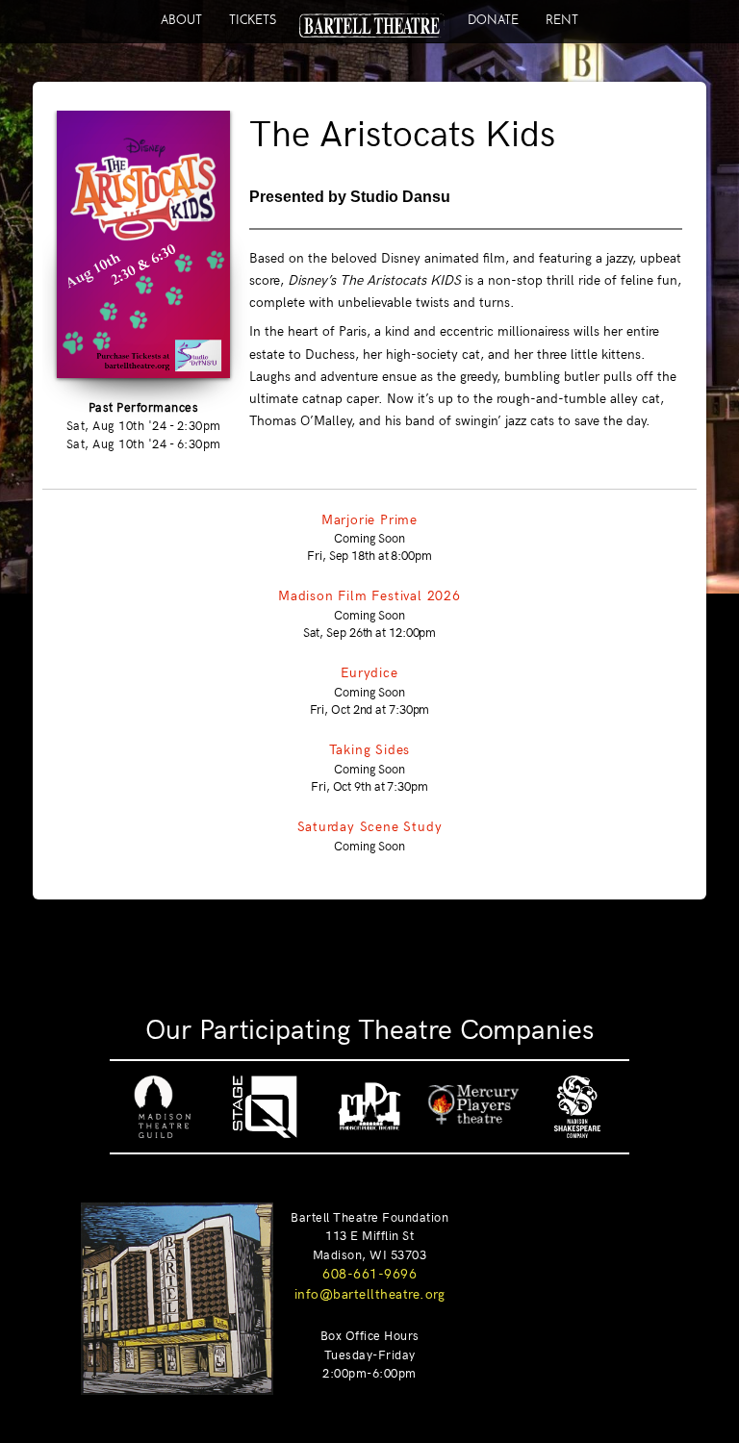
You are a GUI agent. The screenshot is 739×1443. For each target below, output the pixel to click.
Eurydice (369, 671)
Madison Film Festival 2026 (369, 594)
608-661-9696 (369, 1272)
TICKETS (252, 20)
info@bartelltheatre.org (370, 1293)
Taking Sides (370, 748)
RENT (562, 20)
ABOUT (181, 20)
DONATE (493, 20)
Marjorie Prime (369, 518)
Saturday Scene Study (370, 825)
